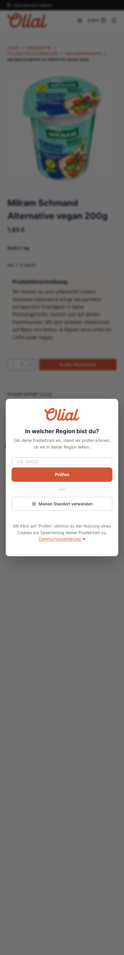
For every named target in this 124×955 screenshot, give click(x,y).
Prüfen (62, 474)
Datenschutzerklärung (62, 538)
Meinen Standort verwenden (66, 503)
